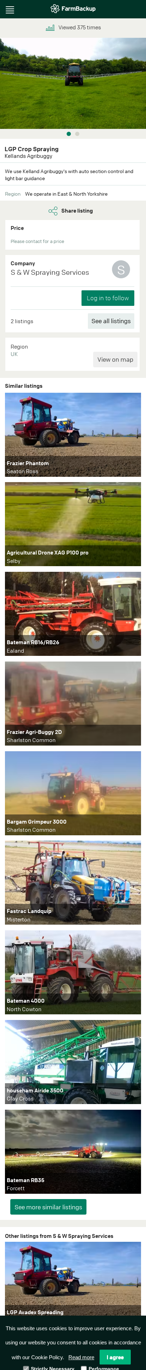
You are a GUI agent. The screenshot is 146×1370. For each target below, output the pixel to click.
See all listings (111, 321)
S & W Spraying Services (50, 272)
